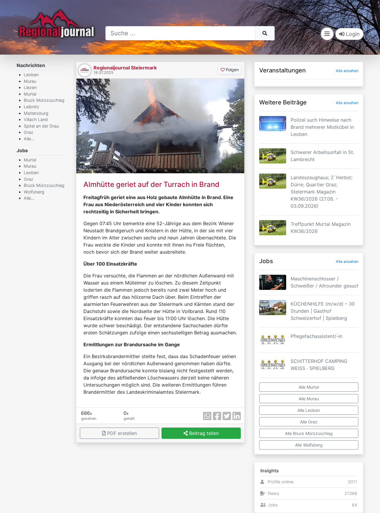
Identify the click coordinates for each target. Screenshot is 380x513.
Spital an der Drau (41, 125)
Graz (28, 132)
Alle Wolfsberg (309, 444)
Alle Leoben (308, 410)
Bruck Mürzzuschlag (44, 100)
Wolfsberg (34, 191)
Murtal (30, 93)
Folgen (232, 69)
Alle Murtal (309, 387)
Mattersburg (36, 113)
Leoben (31, 74)
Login (352, 34)
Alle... (29, 138)
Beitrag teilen (203, 433)
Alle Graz (308, 421)
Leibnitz (31, 106)
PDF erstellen (121, 433)
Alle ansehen (347, 71)
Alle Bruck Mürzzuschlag (309, 433)
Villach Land (36, 119)
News (273, 493)
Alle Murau (309, 398)
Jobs (273, 504)
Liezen (30, 87)
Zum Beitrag (308, 137)
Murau (30, 81)
